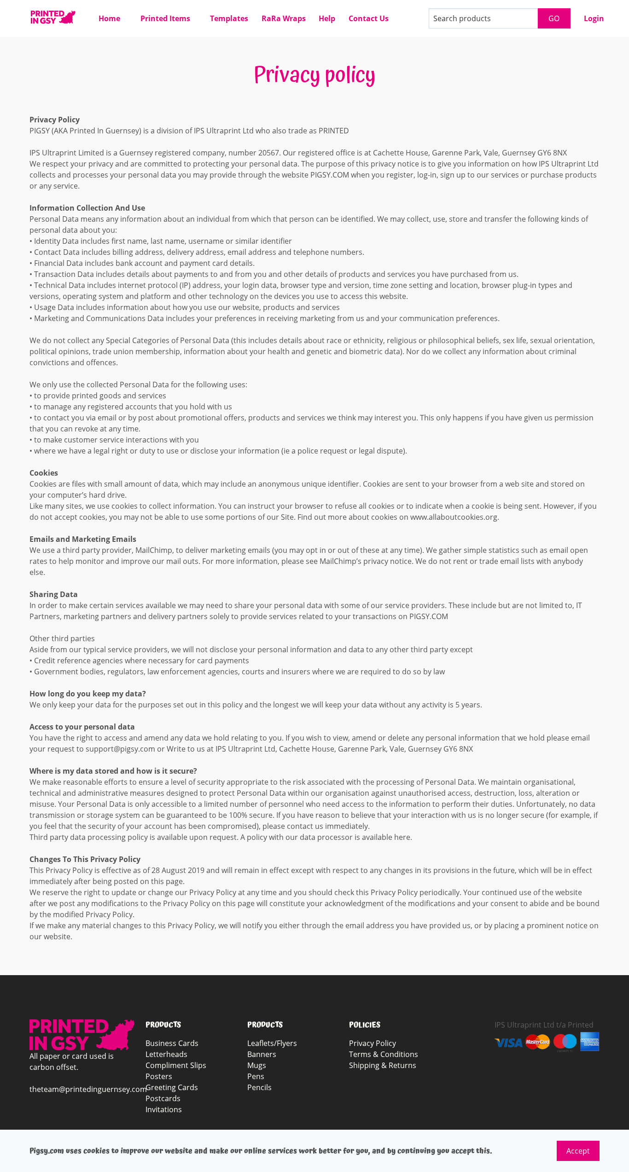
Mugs (256, 1065)
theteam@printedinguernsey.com (88, 1089)
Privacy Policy (372, 1043)
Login (594, 18)
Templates (229, 18)
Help (327, 18)
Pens (255, 1076)
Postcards (163, 1098)
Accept (578, 1151)
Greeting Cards (172, 1087)
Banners (261, 1054)
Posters (159, 1076)
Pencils (259, 1087)
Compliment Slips (176, 1065)
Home (109, 18)
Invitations (164, 1109)
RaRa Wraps (284, 18)
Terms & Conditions (383, 1054)
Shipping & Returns (382, 1065)
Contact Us (369, 18)
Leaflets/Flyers (272, 1043)
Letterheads (166, 1054)
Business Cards (172, 1043)
